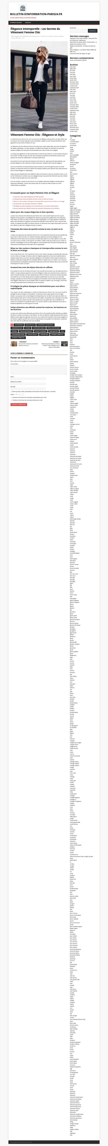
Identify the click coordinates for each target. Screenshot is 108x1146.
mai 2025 (72, 95)
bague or (72, 227)
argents (72, 183)
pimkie (71, 924)
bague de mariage (75, 212)
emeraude (73, 542)
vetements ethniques (75, 1116)
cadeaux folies (74, 405)
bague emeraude (74, 215)
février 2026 (73, 78)
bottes (71, 359)
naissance (72, 841)
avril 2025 (72, 97)
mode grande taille (75, 822)
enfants (72, 549)
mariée (72, 782)
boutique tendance (75, 380)
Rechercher (73, 28)
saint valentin (73, 991)
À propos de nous (16, 22)
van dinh (72, 1076)
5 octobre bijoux (74, 141)
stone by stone (74, 1025)
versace (72, 1086)
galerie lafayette (74, 600)
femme (44, 36)
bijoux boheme (74, 287)
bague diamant (74, 214)
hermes (72, 661)
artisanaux (73, 200)
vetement (55, 36)
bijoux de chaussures (75, 293)
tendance (72, 1040)
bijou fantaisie (74, 251)
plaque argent (73, 928)
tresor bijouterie (74, 1059)
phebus (72, 905)
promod (72, 960)
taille (71, 1036)
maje (71, 758)
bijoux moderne (74, 320)
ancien (71, 166)
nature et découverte (75, 845)
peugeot (72, 904)
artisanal (72, 195)
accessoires (73, 145)
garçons (72, 608)
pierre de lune (73, 913)
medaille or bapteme (75, 801)
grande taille (73, 642)
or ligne (72, 866)
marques (72, 786)
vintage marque (74, 1123)
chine (71, 469)
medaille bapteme (75, 797)
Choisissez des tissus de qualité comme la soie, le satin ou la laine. (33, 199)
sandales (72, 995)
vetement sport (74, 1110)
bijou (71, 244)
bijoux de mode (74, 295)
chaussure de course (75, 458)
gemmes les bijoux (75, 625)
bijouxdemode (74, 335)
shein (71, 1012)
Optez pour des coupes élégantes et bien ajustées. (29, 197)
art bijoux (72, 191)
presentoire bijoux (75, 955)
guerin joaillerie (74, 651)
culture (72, 517)
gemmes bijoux (74, 623)
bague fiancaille (74, 219)
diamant (72, 521)
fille (71, 585)
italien (71, 686)
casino (71, 422)
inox (71, 682)
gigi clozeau (73, 633)
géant (71, 614)
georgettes (73, 631)
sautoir (72, 1004)
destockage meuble (75, 519)
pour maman (73, 947)
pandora (72, 875)
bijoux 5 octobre (74, 284)
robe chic (72, 976)
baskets (72, 234)
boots (71, 354)
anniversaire (73, 170)
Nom (12, 377)
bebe (71, 236)
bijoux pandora (74, 322)
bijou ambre (73, 246)
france (71, 593)
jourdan (72, 710)
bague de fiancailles (75, 210)
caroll (71, 416)
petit (71, 900)
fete (71, 572)
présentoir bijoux (74, 951)
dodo (71, 530)
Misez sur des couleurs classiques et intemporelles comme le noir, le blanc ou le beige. (39, 201)
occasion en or (74, 854)
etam (71, 557)
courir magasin (74, 502)
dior (71, 526)
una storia (72, 1070)
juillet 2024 (73, 114)
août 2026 (73, 67)
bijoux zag (73, 333)
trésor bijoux (73, 1063)
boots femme (73, 356)
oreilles (72, 869)
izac (71, 689)
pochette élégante (40, 331)
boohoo (72, 352)
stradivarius (73, 1027)
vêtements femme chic (18, 337)
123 (71, 138)
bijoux (71, 282)
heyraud (72, 665)
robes (71, 981)
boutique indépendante (76, 377)
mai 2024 (72, 118)
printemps (72, 959)
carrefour (72, 418)
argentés (72, 181)
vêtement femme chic (57, 334)
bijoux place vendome (76, 325)
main (71, 750)
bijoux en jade (74, 303)
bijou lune (72, 257)
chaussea (72, 451)
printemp (72, 957)
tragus (71, 1055)
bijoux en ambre (74, 299)
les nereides (73, 727)
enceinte (72, 545)
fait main (72, 562)
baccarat (72, 204)
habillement (73, 655)
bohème (72, 344)
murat (71, 833)
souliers (72, 1017)
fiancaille (72, 578)
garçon (72, 606)
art (70, 189)
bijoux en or (73, 305)
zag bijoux (73, 1133)
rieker (71, 972)
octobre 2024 (73, 108)
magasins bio (73, 746)
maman (72, 760)
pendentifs (73, 890)
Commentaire (14, 364)
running (72, 985)
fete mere (72, 576)
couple (72, 498)
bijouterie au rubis (75, 267)
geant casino (73, 615)
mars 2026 (73, 76)
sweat (71, 1034)
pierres (72, 921)
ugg (71, 1068)
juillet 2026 (73, 69)
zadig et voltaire (74, 1129)
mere (71, 807)
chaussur (72, 452)
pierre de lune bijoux (75, 915)
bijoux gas (73, 312)
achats (72, 149)
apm (71, 172)
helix (71, 659)
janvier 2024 (73, 125)
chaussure (73, 454)
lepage (72, 723)
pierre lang (73, 917)
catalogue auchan (75, 424)
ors (71, 871)
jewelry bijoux (73, 703)
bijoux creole (73, 291)
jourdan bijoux (74, 712)
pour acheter (73, 936)
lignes (71, 731)
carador (72, 411)
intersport (72, 684)
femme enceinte (74, 568)
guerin (71, 650)
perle (71, 894)
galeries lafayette (74, 602)
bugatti (72, 394)
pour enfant (73, 938)
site (71, 1014)
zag (71, 1131)
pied (71, 909)
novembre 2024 (74, 106)
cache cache (73, 399)
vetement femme (74, 1103)
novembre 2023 (74, 129)
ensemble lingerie (74, 553)
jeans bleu (73, 697)
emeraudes (73, 543)
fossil (71, 589)
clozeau (72, 483)
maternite (72, 790)
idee (71, 674)
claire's (72, 477)
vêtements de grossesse (76, 1114)
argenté (72, 179)
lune (71, 737)
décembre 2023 (74, 127)
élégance (14, 331)
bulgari (72, 396)
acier (71, 153)
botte (71, 358)
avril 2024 (72, 120)
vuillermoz (73, 1125)
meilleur (72, 803)
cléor (71, 479)
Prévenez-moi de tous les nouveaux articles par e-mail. (27, 400)
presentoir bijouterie (75, 949)
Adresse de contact (16, 381)
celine (71, 426)
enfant (71, 547)
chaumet (72, 449)
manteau (72, 769)
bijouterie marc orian (75, 274)
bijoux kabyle (73, 318)
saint (71, 987)
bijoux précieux (74, 327)
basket (72, 233)
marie (71, 778)
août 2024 (73, 112)
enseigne (72, 551)
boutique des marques (76, 375)
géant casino (73, 617)
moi (71, 826)
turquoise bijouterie (75, 1067)
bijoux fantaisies (74, 308)
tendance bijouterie (75, 1042)
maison (72, 754)
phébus (72, 907)
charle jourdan (74, 443)
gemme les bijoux (75, 619)
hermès (72, 663)
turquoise (72, 1065)
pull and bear (73, 964)
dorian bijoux (73, 532)
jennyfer (72, 699)
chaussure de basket (75, 456)
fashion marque (74, 564)
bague (71, 206)
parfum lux (73, 879)
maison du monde (75, 756)
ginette (72, 634)
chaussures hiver (74, 466)
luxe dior (72, 739)
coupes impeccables (39, 328)
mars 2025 (73, 99)
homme (72, 670)
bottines (72, 365)
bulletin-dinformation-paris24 (32, 36)
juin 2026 (72, 70)
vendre (72, 1078)
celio (71, 428)
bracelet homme (74, 388)
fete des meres (74, 574)
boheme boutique (75, 346)
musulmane (73, 839)
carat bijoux (73, 415)
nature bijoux (73, 843)
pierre (71, 911)
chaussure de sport (75, 460)
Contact (28, 22)
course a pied (73, 504)
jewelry (72, 701)
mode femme (73, 820)
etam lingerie (73, 559)
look (71, 735)
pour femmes (73, 941)
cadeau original (74, 403)
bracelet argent (74, 386)
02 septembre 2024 (17, 36)
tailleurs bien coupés (18, 334)
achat (71, 147)
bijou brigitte (73, 248)
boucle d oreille (74, 369)
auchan (72, 202)
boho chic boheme (75, 348)
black (71, 339)
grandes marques (74, 644)
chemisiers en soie (17, 328)
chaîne (71, 433)
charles (72, 445)
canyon (72, 409)
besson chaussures (75, 242)
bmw (71, 342)
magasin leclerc (74, 744)
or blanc (72, 864)
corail (71, 496)
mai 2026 (72, 72)
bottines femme (74, 367)
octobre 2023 (73, 131)
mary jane (72, 788)
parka (71, 881)
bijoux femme (74, 310)
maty (71, 792)
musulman (73, 837)
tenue (71, 1048)
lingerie (72, 733)
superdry (72, 1031)
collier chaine (73, 486)
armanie (72, 187)
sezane (72, 1010)
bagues (72, 229)
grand (71, 638)
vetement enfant (74, 1101)
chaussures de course (76, 464)
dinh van (72, 524)
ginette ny (72, 636)
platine (72, 932)
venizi (71, 1080)
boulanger (72, 373)
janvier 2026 (73, 80)
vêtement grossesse (75, 1105)
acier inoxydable (74, 155)
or (70, 862)
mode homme (74, 824)
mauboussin (73, 794)
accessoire (73, 143)
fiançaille (72, 579)
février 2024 (73, 123)
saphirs (72, 998)
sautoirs (72, 1006)
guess (71, 653)
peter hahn (73, 898)
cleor (71, 481)
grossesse (73, 648)
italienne (72, 687)
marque (72, 784)
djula (71, 528)
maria (71, 775)
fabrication (73, 560)
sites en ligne (73, 1015)
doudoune (73, 536)
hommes (72, 672)
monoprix (72, 830)
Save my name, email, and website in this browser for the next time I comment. (34, 391)
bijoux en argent (74, 301)
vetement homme (75, 1108)
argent (71, 176)
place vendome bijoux (76, 926)
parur (71, 885)
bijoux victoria (74, 331)
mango (72, 767)
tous (71, 1053)
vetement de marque (75, 1099)
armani (72, 185)
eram (71, 555)
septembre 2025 (74, 87)
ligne (71, 729)
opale (71, 858)
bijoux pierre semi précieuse (77, 324)
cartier (71, 420)
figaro (71, 583)
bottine (72, 363)
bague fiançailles (74, 221)
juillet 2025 (73, 91)
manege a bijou (74, 761)
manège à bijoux (74, 765)
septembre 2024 (74, 110)
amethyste (73, 164)
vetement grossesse (75, 1106)
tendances (73, 1046)
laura (71, 720)
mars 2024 (73, 122)
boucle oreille (73, 371)
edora (71, 540)
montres (72, 832)
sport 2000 (73, 1023)
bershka (72, 240)
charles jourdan (74, 447)
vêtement (72, 1093)
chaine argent (73, 435)
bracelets (72, 392)
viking (71, 1122)
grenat (71, 646)
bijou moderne (74, 259)
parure (71, 887)
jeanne (72, 693)
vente (71, 1082)
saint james (73, 989)
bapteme (72, 231)
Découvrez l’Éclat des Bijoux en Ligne (80, 53)
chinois (72, 471)
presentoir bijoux (74, 953)
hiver (71, 669)
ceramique (73, 430)
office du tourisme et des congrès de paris (81, 856)
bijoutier (72, 280)
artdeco (72, 193)
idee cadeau (73, 676)
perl (71, 892)
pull (71, 962)
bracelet (72, 382)
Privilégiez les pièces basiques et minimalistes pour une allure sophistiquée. (36, 206)
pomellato (73, 934)
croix (71, 509)
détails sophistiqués (54, 328)
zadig (71, 1127)
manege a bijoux (74, 763)
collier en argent (74, 488)
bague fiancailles (74, 223)
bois (71, 350)
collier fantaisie (74, 490)
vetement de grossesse (76, 1097)
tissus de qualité (32, 334)
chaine (71, 432)
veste (71, 1087)
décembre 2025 (74, 82)
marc (71, 771)
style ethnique (74, 1029)
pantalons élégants (26, 331)
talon (71, 1038)
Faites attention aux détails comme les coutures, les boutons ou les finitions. (37, 208)
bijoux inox (73, 316)
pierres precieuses (75, 923)
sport (71, 1021)
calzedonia (73, 407)
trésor (71, 1057)
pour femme (49, 36)
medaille (72, 796)
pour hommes (74, 945)
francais (72, 591)
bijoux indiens (73, 314)
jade (71, 691)
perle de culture (74, 896)
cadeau (72, 401)
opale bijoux (73, 860)
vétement (72, 1095)
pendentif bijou (74, 888)
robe (71, 974)
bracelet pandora (74, 390)
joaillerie (72, 704)
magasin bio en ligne (75, 742)
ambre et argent (74, 162)
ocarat (71, 852)
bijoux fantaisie (74, 306)
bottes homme (74, 361)
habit (71, 657)
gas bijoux (73, 612)
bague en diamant (75, 217)
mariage (72, 777)
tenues (72, 1049)
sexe (71, 1008)
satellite (72, 1000)
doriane (72, 534)
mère (71, 809)
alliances (72, 160)
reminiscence (73, 970)
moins (71, 828)
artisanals (72, 198)
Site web (13, 386)
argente (72, 178)
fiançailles (72, 581)
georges (72, 627)
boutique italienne (75, 378)
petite (71, 902)
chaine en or (73, 439)
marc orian (73, 773)
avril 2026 (72, 74)
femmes (72, 570)
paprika (72, 877)
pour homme (73, 943)
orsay (71, 873)
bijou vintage (73, 263)
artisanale (72, 197)
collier (71, 485)
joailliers (72, 708)
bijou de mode (74, 250)
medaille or (73, 799)
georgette (72, 629)
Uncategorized (74, 1072)
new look (72, 849)
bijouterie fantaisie (75, 270)
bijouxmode (73, 337)
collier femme (73, 492)
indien (71, 678)
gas (71, 610)
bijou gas (72, 253)
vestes (71, 1089)
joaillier (72, 706)
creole (71, 505)
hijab (71, 667)
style (62, 331)
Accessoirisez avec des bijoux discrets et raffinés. (28, 203)
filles (71, 587)
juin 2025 (72, 93)
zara (71, 1135)
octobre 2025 (73, 86)
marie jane (73, 780)
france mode (73, 595)
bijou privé (73, 261)
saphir (71, 997)
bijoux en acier (74, 297)
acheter (72, 151)
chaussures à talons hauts (45, 325)
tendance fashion (74, 1044)
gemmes (72, 621)
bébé (71, 238)
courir (71, 500)
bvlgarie (72, 397)
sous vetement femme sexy (77, 1019)
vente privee (73, 1084)
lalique (71, 718)
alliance (72, 159)
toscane (72, 1051)
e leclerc (72, 538)
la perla (72, 714)
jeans (71, 695)
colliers (72, 494)
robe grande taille (74, 979)
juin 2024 (72, 116)
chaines (72, 441)
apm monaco (73, 174)
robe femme (73, 978)
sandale (72, 993)
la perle (72, 716)
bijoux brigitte (73, 289)
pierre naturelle (74, 919)
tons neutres (44, 334)
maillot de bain (74, 748)
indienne (72, 680)
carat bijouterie (74, 413)
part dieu (72, 883)
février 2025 (73, 101)
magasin (72, 741)
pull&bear (72, 966)
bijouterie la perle (74, 272)
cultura (72, 515)
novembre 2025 (74, 84)
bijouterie (72, 265)
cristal (71, 507)
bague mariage (74, 225)
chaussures (73, 462)
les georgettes (74, 725)
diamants (72, 523)
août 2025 (73, 89)
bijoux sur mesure (75, 329)
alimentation (73, 157)
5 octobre (72, 140)
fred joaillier (73, 598)
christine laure (74, 475)
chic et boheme (74, 468)
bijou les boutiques (75, 255)
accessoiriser (19, 325)
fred (71, 596)
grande (72, 640)
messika (72, 813)
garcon (72, 604)
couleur (27, 328)
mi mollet (72, 814)
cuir (71, 511)
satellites (72, 1002)
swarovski (72, 1032)
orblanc (72, 868)
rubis (71, 983)
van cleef (72, 1074)
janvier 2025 (73, 103)
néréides (72, 847)
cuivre (71, 513)
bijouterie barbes (74, 269)
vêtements (18, 38)
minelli (71, 818)
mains (71, 752)
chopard (72, 473)
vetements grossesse (76, 1118)
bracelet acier (73, 384)
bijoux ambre (73, 286)
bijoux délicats (30, 325)
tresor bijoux (73, 1061)
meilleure (72, 805)
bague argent (73, 208)
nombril (72, 850)
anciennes (72, 168)
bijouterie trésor (74, 276)
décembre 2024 (74, 105)
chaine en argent (74, 437)
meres (71, 811)
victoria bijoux (74, 1120)
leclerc (71, 722)
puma (71, 968)
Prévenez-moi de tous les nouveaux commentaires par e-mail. (29, 397)
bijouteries (73, 278)
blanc (71, 341)
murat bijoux (73, 835)
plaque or (72, 930)
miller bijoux (73, 816)
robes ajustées (53, 331)
